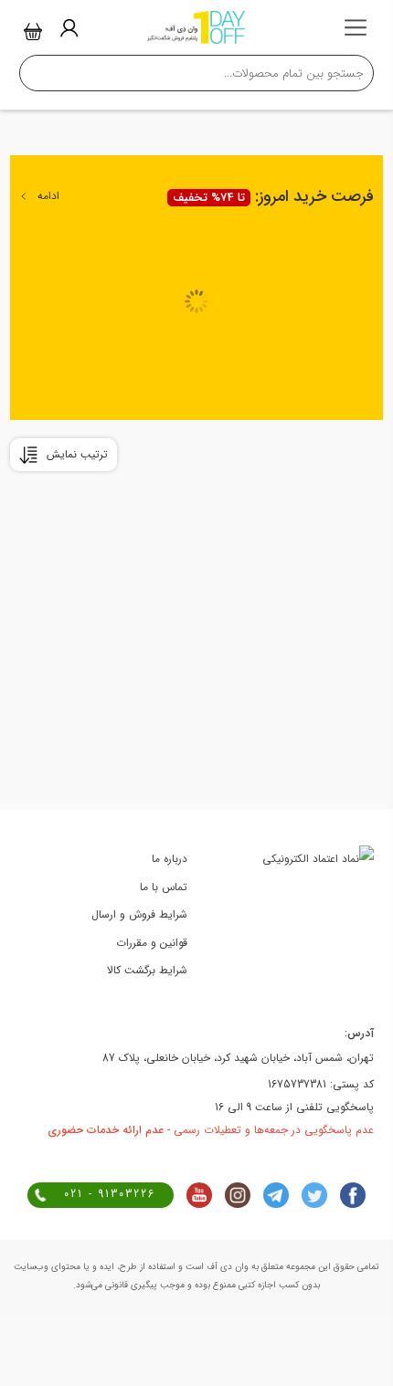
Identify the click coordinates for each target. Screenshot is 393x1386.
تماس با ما (163, 887)
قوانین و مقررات (151, 942)
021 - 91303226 (109, 1193)
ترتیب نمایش (77, 454)
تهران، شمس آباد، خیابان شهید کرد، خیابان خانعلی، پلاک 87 (238, 1057)
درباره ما (169, 858)
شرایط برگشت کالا (147, 970)
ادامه (48, 196)
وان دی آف (226, 1267)
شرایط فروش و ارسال (139, 914)
